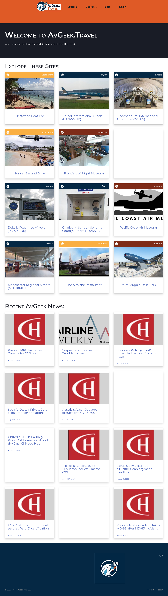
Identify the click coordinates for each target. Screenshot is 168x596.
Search (90, 6)
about (160, 590)
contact (150, 590)
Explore (73, 6)
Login (122, 6)
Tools (107, 6)
